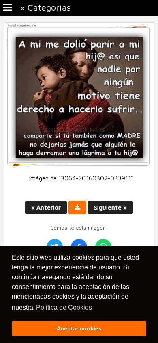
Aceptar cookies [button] (79, 328)
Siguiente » (110, 207)
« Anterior (46, 207)
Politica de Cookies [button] (64, 307)
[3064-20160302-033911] (79, 166)
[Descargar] (77, 207)
